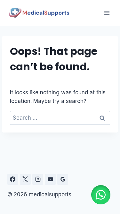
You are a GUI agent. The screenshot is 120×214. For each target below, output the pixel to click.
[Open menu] (107, 13)
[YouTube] (50, 179)
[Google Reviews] (62, 179)
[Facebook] (12, 179)
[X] (25, 179)
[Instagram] (37, 179)
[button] (100, 194)
